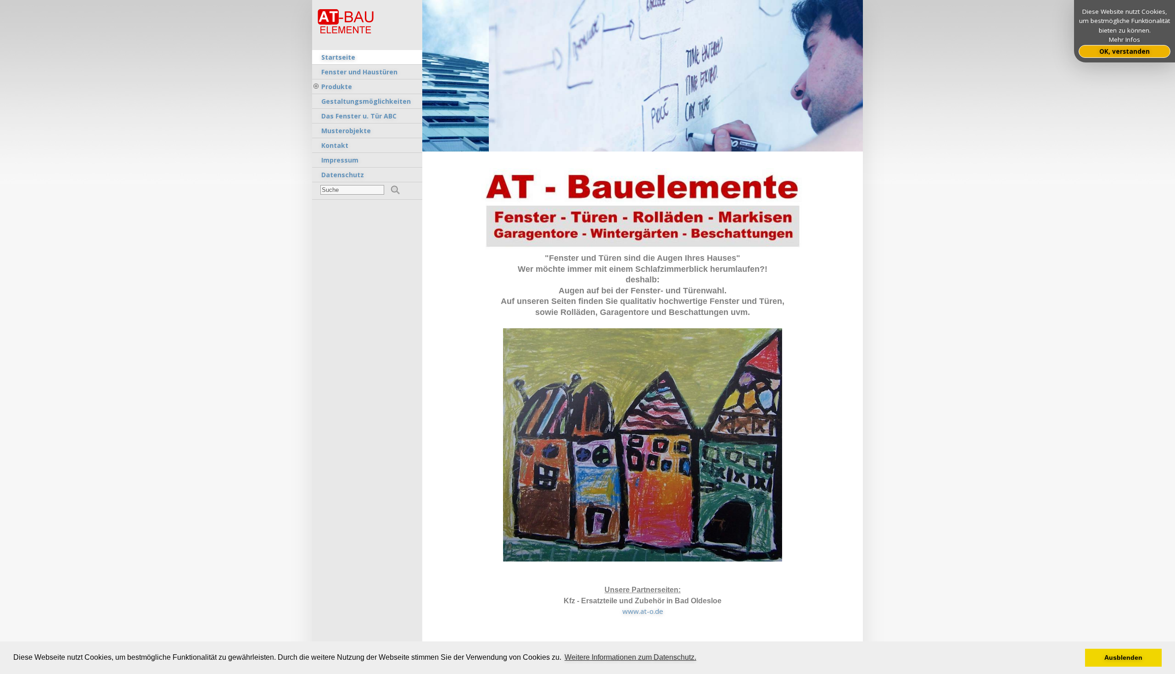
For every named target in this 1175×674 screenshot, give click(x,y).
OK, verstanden (1124, 51)
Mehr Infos (1124, 39)
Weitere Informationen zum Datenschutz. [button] (630, 657)
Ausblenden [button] (1123, 657)
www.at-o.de (642, 611)
